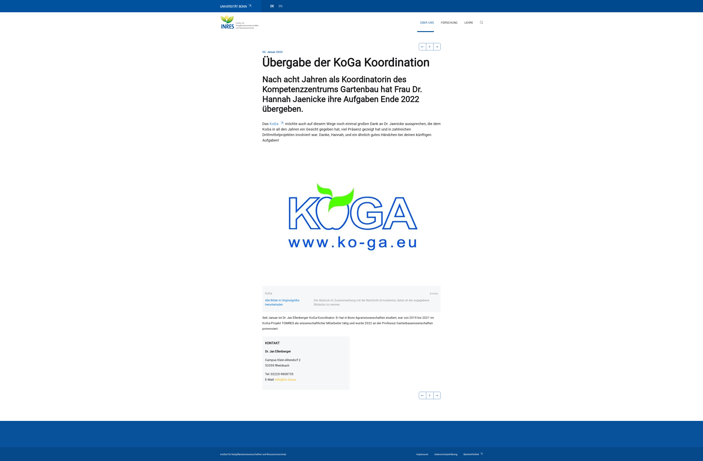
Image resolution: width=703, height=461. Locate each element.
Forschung (449, 22)
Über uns (427, 22)
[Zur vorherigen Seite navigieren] (422, 46)
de (272, 6)
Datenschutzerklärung (445, 454)
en (280, 6)
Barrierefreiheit (471, 454)
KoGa (273, 124)
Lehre (468, 22)
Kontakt (272, 343)
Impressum (422, 454)
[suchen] (480, 25)
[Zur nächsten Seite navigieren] (437, 46)
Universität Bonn (233, 6)
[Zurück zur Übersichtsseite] (430, 46)
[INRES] (239, 22)
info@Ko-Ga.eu (285, 379)
